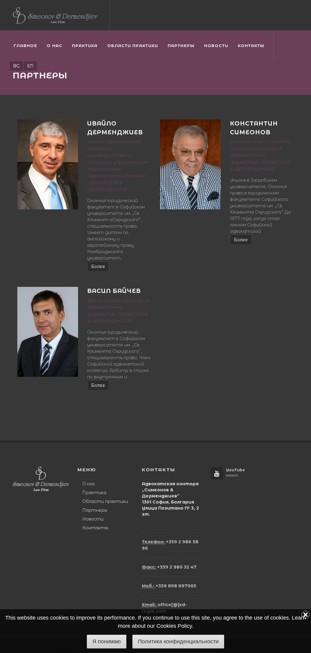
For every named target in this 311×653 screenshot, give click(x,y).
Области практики (105, 501)
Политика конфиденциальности (178, 641)
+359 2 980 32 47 (169, 567)
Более (98, 266)
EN (30, 66)
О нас (88, 483)
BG (16, 66)
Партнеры (94, 510)
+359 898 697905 (169, 586)
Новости (93, 519)
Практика (94, 492)
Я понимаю (106, 641)
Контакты (95, 528)
